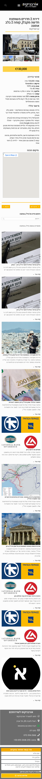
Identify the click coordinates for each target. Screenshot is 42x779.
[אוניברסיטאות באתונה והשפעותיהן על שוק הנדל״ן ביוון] (21, 529)
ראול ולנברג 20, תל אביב (26, 721)
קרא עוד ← (36, 274)
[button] (19, 5)
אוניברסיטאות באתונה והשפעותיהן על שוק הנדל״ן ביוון (23, 546)
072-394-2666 (30, 735)
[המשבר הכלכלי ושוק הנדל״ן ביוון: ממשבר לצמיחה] (21, 385)
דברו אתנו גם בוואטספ (27, 725)
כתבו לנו (33, 730)
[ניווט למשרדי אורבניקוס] (38, 716)
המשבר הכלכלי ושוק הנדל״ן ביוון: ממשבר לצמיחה (24, 402)
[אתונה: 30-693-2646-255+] (38, 740)
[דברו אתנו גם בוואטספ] (38, 726)
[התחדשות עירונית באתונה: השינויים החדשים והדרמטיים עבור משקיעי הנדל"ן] (21, 480)
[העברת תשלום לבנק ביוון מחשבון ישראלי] (21, 626)
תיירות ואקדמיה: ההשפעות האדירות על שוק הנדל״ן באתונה (21, 355)
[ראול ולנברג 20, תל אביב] (38, 721)
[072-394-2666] (38, 735)
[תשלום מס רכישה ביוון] (21, 432)
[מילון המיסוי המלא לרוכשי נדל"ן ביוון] (21, 292)
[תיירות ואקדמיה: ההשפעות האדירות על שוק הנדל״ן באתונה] (21, 338)
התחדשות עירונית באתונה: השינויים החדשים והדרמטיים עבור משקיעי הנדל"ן (22, 498)
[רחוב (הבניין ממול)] (36, 52)
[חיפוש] (4, 218)
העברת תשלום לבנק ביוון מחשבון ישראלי (27, 643)
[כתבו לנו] (38, 730)
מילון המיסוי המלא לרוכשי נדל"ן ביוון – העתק (25, 265)
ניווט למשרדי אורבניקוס (26, 716)
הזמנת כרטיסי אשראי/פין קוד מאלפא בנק (27, 596)
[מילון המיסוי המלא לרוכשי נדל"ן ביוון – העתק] (21, 247)
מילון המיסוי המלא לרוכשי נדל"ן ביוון (28, 310)
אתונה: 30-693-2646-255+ (25, 740)
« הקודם (35, 207)
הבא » (6, 207)
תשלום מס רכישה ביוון (33, 450)
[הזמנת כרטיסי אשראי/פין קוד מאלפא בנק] (21, 579)
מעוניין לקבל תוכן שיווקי (29, 771)
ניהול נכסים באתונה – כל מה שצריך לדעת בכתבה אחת (23, 691)
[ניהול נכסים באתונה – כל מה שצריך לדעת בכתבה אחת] (21, 674)
